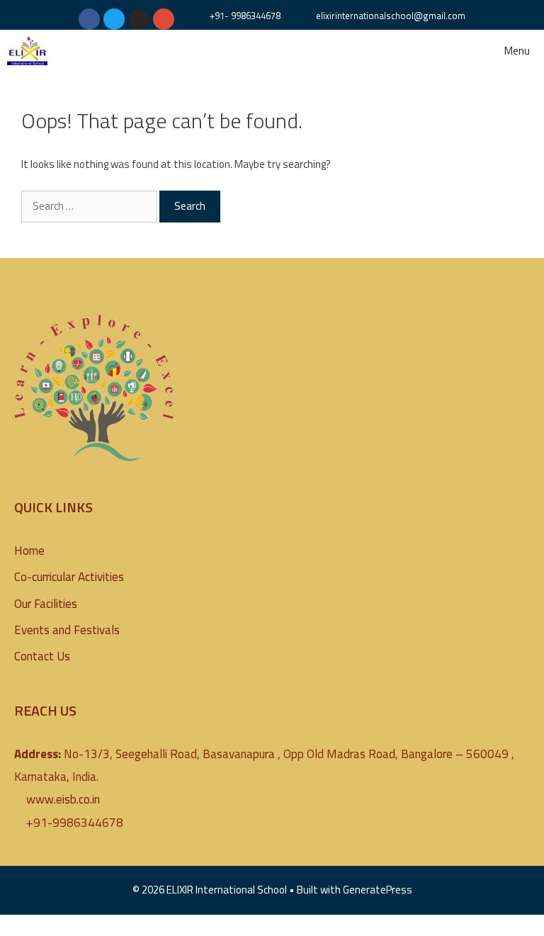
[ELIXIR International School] (27, 51)
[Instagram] (138, 19)
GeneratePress (377, 889)
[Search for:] (90, 206)
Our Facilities (45, 603)
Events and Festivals (67, 630)
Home (29, 550)
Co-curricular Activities (69, 577)
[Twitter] (114, 19)
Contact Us (42, 656)
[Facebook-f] (89, 19)
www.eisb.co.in (63, 799)
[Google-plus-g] (163, 19)
